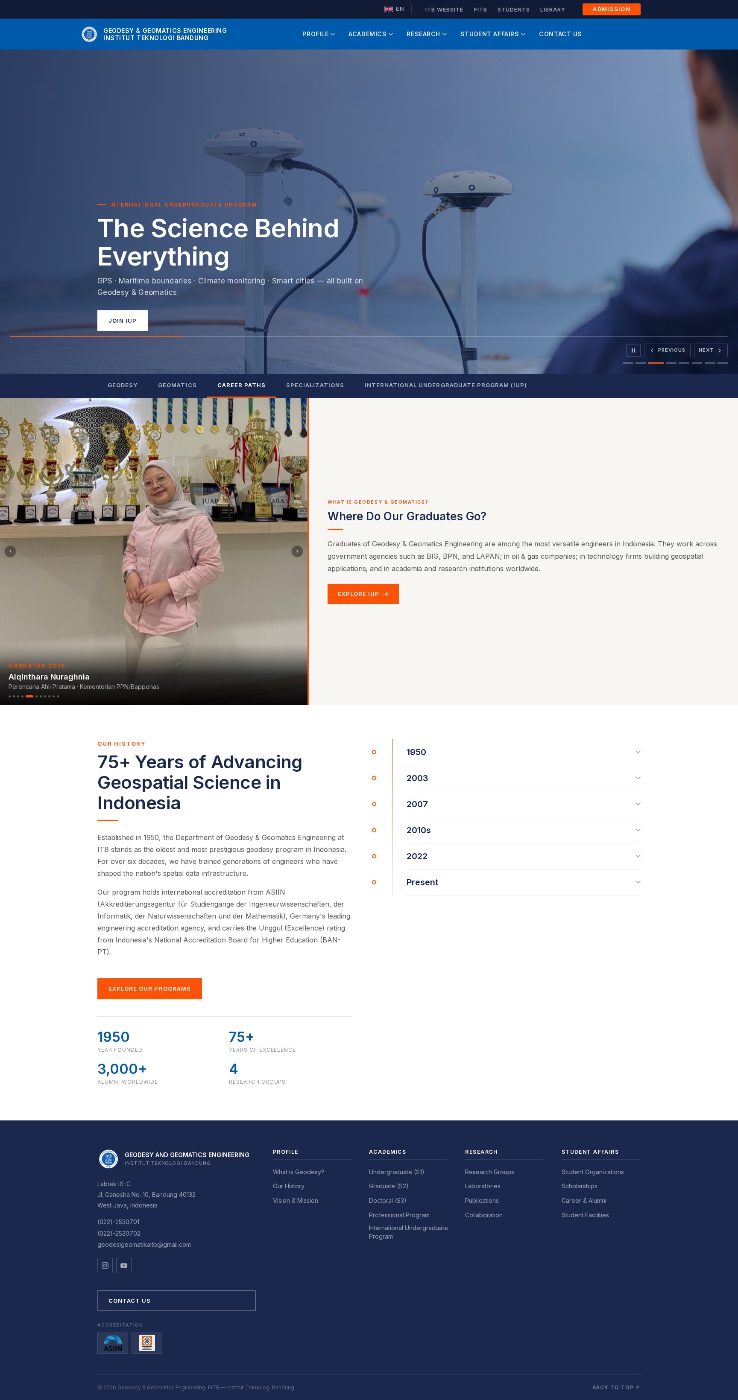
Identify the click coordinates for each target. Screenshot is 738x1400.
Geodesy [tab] (123, 385)
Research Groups (489, 1171)
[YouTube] (124, 1265)
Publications (482, 1200)
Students (514, 9)
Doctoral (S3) (388, 1200)
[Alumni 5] (27, 696)
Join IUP (122, 320)
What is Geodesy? (298, 1171)
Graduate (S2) (389, 1186)
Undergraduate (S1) (397, 1171)
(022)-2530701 (118, 1221)
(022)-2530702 (119, 1233)
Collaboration (484, 1215)
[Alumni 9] (49, 696)
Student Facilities (585, 1215)
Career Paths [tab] (241, 385)
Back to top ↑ (616, 1387)
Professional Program (399, 1215)
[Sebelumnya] (10, 551)
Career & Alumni (584, 1200)
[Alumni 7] (41, 696)
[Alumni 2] (14, 696)
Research (423, 34)
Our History (289, 1186)
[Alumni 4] (22, 696)
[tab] (628, 363)
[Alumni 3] (18, 696)
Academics (367, 34)
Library (552, 9)
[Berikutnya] (297, 551)
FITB (480, 9)
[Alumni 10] (54, 696)
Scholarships (579, 1186)
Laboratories (483, 1186)
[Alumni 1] (10, 696)
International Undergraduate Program (408, 1232)
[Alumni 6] (34, 696)
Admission (611, 9)
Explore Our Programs (149, 988)
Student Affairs (489, 34)
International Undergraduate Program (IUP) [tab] (446, 385)
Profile (315, 34)
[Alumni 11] (58, 696)
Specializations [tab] (315, 385)
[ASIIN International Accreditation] (112, 1343)
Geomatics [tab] (177, 385)
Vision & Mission (295, 1200)
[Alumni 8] (45, 696)
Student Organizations (593, 1171)
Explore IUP (358, 593)
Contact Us (560, 34)
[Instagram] (105, 1265)
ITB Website (444, 9)
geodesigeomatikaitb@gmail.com (144, 1244)
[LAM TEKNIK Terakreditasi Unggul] (147, 1343)
